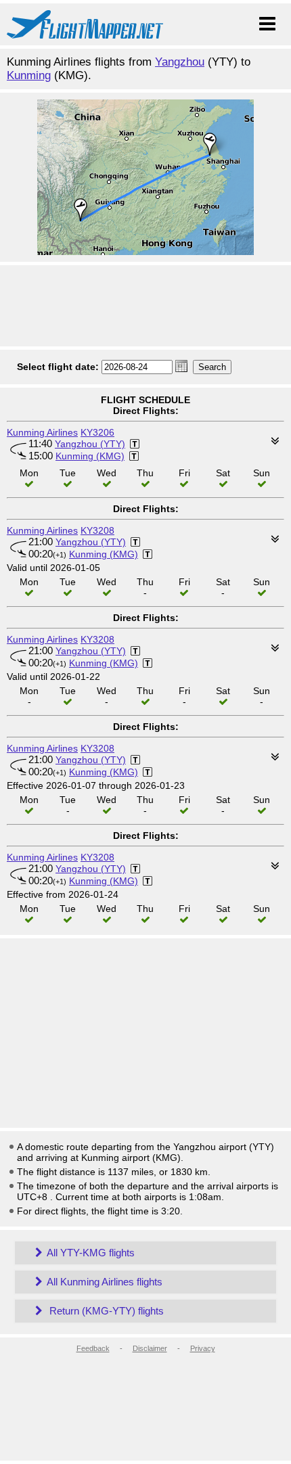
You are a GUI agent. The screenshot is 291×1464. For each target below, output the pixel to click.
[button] (181, 366)
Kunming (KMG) (90, 456)
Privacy (202, 1348)
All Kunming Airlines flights (104, 1281)
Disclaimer (150, 1348)
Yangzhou (179, 61)
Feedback (93, 1348)
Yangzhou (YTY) (90, 443)
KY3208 (97, 530)
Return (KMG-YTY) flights (105, 1311)
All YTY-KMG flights (91, 1252)
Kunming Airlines (42, 432)
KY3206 (97, 432)
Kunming (29, 75)
